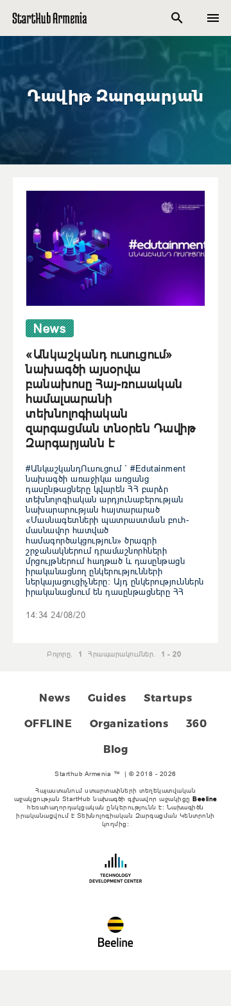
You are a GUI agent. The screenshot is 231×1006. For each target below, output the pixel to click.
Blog (115, 749)
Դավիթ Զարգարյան (115, 96)
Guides (107, 698)
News (54, 698)
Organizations (129, 724)
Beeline (205, 799)
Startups (168, 698)
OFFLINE (48, 724)
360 (196, 724)
